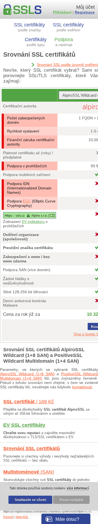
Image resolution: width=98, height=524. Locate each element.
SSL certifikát (28, 401)
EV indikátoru (33, 221)
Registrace (85, 12)
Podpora (63, 42)
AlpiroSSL (22, 517)
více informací (78, 488)
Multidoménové (28, 472)
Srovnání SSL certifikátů (31, 448)
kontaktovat (82, 387)
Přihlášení (62, 12)
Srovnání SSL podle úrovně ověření (67, 64)
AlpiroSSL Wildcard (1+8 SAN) (27, 374)
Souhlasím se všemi (30, 500)
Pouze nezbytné (71, 500)
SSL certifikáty (29, 27)
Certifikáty (36, 42)
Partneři (8, 517)
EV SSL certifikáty (24, 425)
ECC (27, 201)
